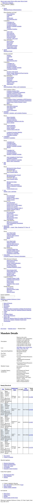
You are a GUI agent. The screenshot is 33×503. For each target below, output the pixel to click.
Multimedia (6, 226)
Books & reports (11, 292)
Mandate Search (12, 328)
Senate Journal (10, 77)
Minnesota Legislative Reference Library (10, 299)
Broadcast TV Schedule (12, 133)
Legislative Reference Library (14, 93)
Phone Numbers (8, 486)
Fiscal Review (10, 288)
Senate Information (11, 275)
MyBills (9, 183)
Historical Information (9, 463)
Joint (5, 85)
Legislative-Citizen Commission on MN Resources (19, 99)
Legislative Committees (9, 137)
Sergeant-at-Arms (11, 37)
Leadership (9, 15)
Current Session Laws (12, 188)
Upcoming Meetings (12, 25)
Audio (14, 232)
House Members (11, 14)
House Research (11, 34)
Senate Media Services (12, 245)
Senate (5, 49)
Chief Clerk (9, 31)
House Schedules (11, 117)
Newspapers (7, 306)
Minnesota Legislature (7, 2)
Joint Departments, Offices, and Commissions (15, 87)
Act (16, 171)
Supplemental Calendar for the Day (15, 121)
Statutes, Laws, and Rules (10, 191)
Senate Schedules (11, 125)
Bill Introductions (11, 169)
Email (21, 484)
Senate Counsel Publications (13, 263)
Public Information (11, 36)
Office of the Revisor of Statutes (14, 96)
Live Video (9, 232)
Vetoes (8, 187)
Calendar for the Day (12, 120)
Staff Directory (27, 318)
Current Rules (10, 213)
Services (6, 319)
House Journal (10, 41)
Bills (5, 162)
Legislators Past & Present (13, 279)
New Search (7, 455)
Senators (9, 55)
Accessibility (10, 109)
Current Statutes (11, 197)
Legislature (6, 308)
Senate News (7, 495)
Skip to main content (6, 1)
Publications (7, 255)
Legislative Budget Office (13, 91)
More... (8, 103)
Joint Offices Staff (11, 107)
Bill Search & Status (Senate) (14, 175)
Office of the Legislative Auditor (14, 95)
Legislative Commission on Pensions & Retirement (19, 100)
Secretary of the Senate (12, 71)
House (5, 8)
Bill (14, 171)
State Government (13, 308)
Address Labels (10, 82)
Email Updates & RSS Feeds (11, 497)
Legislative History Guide (13, 278)
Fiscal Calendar (10, 122)
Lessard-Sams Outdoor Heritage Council (16, 102)
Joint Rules (9, 44)
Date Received (25, 389)
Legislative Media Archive (13, 250)
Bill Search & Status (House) (14, 168)
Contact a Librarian (8, 457)
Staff (8, 16)
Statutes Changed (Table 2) (13, 209)
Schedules (6, 111)
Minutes (9, 27)
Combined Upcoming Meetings (14, 132)
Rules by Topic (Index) (12, 215)
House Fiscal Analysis (12, 260)
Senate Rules (10, 78)
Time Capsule (7, 310)
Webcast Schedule (11, 234)
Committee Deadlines (12, 29)
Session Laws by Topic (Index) (14, 205)
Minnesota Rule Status (12, 217)
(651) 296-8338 (7, 484)
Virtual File (13, 310)
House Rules (10, 42)
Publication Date (15, 389)
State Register (10, 219)
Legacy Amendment (12, 110)
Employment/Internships (10, 464)
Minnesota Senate (8, 51)
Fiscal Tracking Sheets (12, 172)
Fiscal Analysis (10, 33)
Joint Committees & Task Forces (14, 157)
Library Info (7, 317)
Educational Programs (12, 45)
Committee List (10, 22)
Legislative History (8, 314)
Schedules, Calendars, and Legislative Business (15, 113)
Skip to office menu (15, 1)
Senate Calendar (11, 128)
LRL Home (3, 328)
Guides (5, 311)
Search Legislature (5, 4)
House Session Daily (12, 270)
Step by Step (7, 315)
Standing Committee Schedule (14, 26)
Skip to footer (24, 1)
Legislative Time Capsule (13, 283)
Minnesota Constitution (12, 221)
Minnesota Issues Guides (13, 289)
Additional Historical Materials (23, 310)
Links (5, 313)
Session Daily (10, 237)
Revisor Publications (12, 266)
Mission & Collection (9, 318)
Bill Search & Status (12, 182)
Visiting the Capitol (8, 466)
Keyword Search (11, 195)
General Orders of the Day (13, 129)
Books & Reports (8, 303)
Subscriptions (10, 84)
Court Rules (10, 224)
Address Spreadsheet (12, 48)
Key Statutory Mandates (14, 319)
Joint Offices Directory (12, 106)
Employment (10, 18)
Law (5, 190)
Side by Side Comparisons (13, 161)
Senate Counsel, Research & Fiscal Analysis (17, 73)
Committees (6, 136)
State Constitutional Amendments (15, 223)
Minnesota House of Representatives (12, 9)
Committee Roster (11, 23)
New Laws (9, 290)
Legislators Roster (11, 272)
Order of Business (11, 118)
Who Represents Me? (12, 19)
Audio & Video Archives (13, 235)
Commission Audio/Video (13, 253)
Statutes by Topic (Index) (13, 198)
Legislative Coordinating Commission (16, 92)
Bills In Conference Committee (14, 160)
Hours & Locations (19, 318)
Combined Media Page (12, 249)
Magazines (6, 304)
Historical (6, 307)
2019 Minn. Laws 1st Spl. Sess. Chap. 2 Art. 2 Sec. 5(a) (24, 348)
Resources (12, 315)
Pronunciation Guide (12, 47)
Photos (8, 238)
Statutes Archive (11, 199)
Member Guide (10, 274)
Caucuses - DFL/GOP (12, 38)
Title (3, 389)
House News (7, 493)
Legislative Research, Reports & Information (14, 256)
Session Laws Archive (12, 206)
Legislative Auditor (11, 264)
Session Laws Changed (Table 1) (15, 208)
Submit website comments (10, 487)
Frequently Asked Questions (10, 468)
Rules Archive (10, 216)
